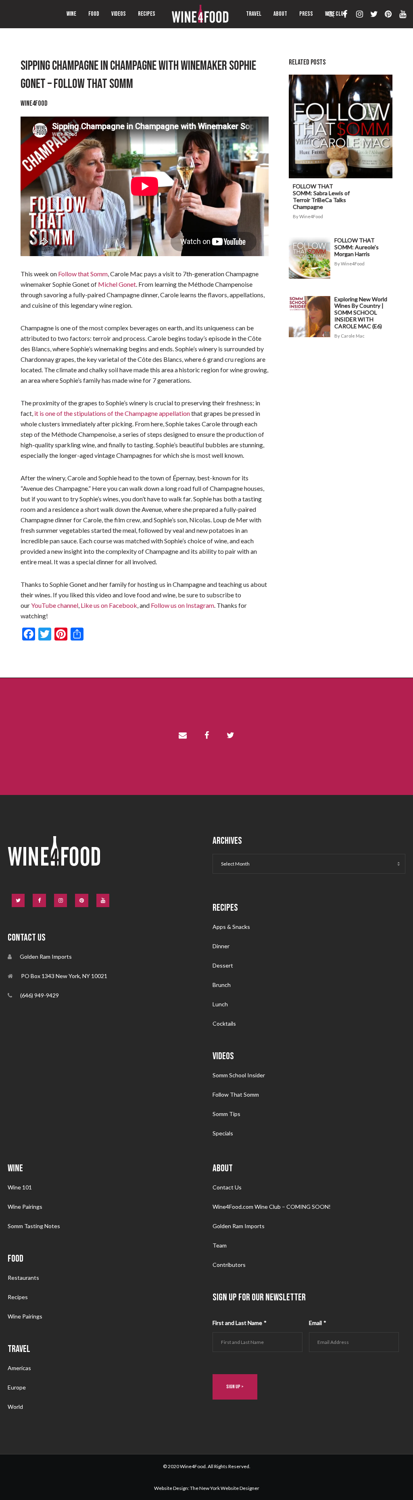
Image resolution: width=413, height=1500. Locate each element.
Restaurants (23, 1277)
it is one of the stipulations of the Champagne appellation (112, 413)
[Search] (328, 14)
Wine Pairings (25, 1206)
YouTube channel (54, 605)
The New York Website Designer (224, 1488)
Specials (223, 1133)
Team (220, 1245)
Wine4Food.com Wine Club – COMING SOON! (272, 1206)
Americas (19, 1367)
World (15, 1406)
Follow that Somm (83, 273)
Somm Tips (226, 1113)
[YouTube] (399, 14)
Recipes (18, 1296)
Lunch (220, 1004)
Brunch (222, 984)
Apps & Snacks (231, 926)
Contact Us (227, 1187)
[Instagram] (356, 14)
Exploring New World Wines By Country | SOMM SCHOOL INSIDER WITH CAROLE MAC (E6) (360, 313)
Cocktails (224, 1023)
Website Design (171, 1488)
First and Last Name (240, 1322)
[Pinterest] (385, 14)
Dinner (221, 946)
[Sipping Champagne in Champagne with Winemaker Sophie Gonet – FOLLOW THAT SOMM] (183, 736)
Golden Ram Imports (239, 1226)
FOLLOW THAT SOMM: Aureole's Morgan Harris (356, 247)
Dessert (223, 965)
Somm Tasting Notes (34, 1226)
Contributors (229, 1264)
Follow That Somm (236, 1094)
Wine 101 (20, 1187)
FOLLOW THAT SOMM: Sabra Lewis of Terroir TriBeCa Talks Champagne (321, 196)
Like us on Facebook (109, 605)
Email (317, 1322)
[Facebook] (342, 14)
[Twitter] (371, 14)
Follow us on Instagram (182, 605)
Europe (17, 1387)
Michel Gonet (117, 284)
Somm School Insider (239, 1075)
